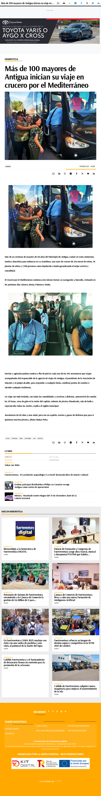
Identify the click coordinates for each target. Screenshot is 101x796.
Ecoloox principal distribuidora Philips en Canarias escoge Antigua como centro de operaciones (41, 486)
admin (8, 166)
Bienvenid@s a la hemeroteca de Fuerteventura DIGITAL (20, 550)
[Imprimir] (64, 3)
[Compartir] (69, 3)
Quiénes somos (12, 729)
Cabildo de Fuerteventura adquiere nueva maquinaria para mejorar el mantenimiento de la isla (75, 688)
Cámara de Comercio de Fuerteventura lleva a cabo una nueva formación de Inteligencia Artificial (73, 597)
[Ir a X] (53, 711)
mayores (28, 438)
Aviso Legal (41, 726)
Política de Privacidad (78, 726)
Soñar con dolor (12, 465)
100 (34, 438)
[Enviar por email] (58, 3)
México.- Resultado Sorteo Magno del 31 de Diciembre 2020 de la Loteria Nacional (45, 497)
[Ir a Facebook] (49, 711)
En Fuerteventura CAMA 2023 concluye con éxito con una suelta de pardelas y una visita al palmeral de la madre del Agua (25, 643)
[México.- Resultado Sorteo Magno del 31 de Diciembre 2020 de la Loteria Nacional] (9, 496)
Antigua (14, 438)
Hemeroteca (11, 59)
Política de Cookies (77, 731)
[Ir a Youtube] (61, 711)
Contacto (9, 734)
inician (40, 438)
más (21, 438)
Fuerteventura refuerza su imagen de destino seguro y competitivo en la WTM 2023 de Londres (74, 643)
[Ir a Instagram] (57, 711)
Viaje (7, 438)
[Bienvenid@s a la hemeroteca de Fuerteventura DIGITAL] (25, 530)
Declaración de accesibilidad (50, 731)
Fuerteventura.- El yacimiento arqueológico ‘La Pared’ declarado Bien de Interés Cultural (46, 474)
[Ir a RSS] (65, 711)
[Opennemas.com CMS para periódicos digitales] (50, 781)
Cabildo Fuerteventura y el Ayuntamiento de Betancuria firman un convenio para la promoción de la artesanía (24, 662)
